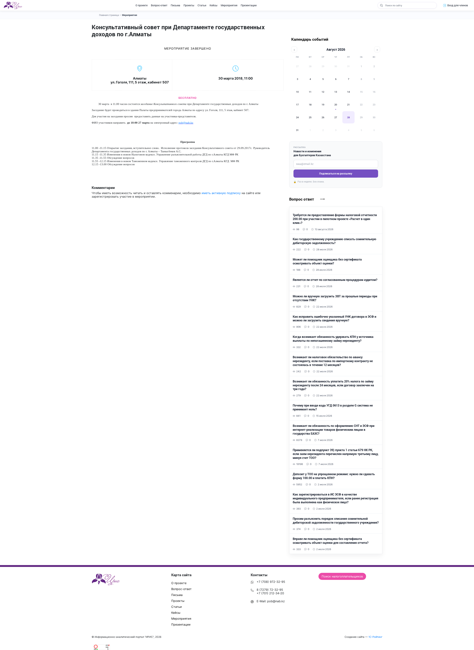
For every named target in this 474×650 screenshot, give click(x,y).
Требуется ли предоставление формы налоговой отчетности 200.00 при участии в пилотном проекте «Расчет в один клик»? (335, 219)
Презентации (249, 5)
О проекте (142, 5)
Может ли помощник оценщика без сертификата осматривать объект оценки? (327, 261)
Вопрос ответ (301, 199)
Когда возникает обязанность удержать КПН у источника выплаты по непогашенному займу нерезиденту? (333, 338)
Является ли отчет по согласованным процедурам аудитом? (335, 280)
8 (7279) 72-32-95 (270, 590)
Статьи (202, 5)
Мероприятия (229, 5)
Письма (175, 5)
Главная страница (110, 15)
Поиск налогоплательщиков (342, 576)
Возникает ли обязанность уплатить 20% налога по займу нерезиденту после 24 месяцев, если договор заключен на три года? (333, 385)
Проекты (188, 5)
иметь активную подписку (221, 193)
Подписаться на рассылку (335, 173)
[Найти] (381, 5)
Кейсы (213, 5)
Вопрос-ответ (159, 5)
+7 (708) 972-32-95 (271, 582)
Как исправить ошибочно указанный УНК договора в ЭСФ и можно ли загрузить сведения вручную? (334, 318)
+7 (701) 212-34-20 (270, 593)
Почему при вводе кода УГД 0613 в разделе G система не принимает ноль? (333, 407)
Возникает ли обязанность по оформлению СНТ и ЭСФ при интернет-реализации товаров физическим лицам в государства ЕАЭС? (333, 429)
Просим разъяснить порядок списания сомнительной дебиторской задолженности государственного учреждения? (336, 520)
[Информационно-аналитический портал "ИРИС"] (13, 5)
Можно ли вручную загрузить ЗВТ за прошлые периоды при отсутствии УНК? (335, 298)
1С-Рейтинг (375, 636)
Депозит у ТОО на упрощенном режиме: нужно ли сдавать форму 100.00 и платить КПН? (334, 476)
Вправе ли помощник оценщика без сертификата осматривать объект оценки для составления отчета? (330, 541)
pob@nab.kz (276, 601)
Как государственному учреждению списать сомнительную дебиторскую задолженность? (334, 241)
